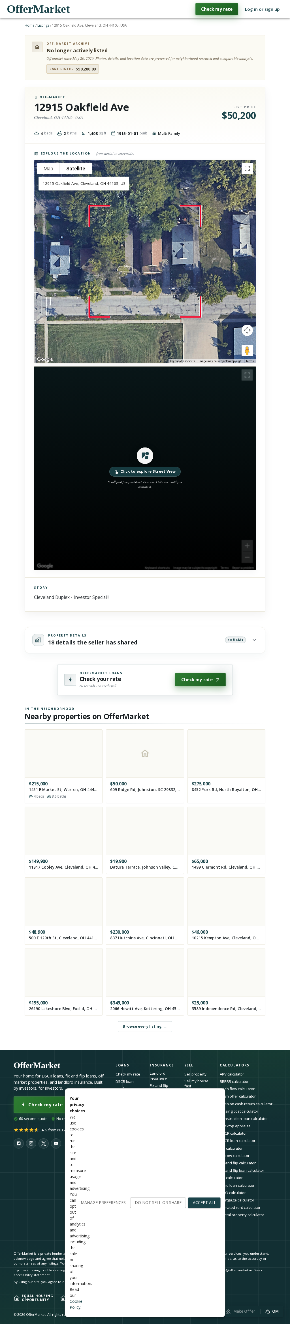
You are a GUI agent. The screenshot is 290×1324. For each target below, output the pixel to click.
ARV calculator (232, 1074)
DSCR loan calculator (237, 1140)
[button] (145, 468)
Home (30, 25)
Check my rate (217, 9)
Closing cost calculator (239, 1111)
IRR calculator (231, 1177)
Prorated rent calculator (240, 1207)
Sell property (195, 1074)
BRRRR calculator (234, 1081)
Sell (189, 1065)
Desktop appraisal (235, 1125)
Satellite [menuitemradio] (75, 169)
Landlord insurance (158, 1076)
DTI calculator (231, 1148)
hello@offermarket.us (235, 1270)
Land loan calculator (237, 1185)
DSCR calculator (233, 1133)
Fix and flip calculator (238, 1163)
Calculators (235, 1065)
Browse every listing (145, 1026)
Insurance (162, 1065)
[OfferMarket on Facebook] (19, 1143)
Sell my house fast (196, 1083)
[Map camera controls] (247, 330)
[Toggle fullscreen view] (247, 168)
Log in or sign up (262, 9)
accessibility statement (32, 1275)
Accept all (204, 1202)
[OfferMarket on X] (44, 1143)
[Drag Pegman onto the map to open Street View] (247, 350)
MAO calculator (233, 1192)
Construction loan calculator (244, 1118)
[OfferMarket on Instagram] (31, 1143)
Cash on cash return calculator (246, 1103)
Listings (43, 25)
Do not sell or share (158, 1202)
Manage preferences (103, 1202)
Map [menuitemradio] (48, 169)
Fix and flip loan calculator (242, 1170)
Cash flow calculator (237, 1088)
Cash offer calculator (238, 1096)
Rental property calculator (242, 1214)
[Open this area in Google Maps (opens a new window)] (45, 359)
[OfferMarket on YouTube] (56, 1143)
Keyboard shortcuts (182, 361)
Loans (122, 1065)
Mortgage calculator (237, 1200)
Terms (250, 361)
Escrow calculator (235, 1155)
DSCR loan (125, 1081)
